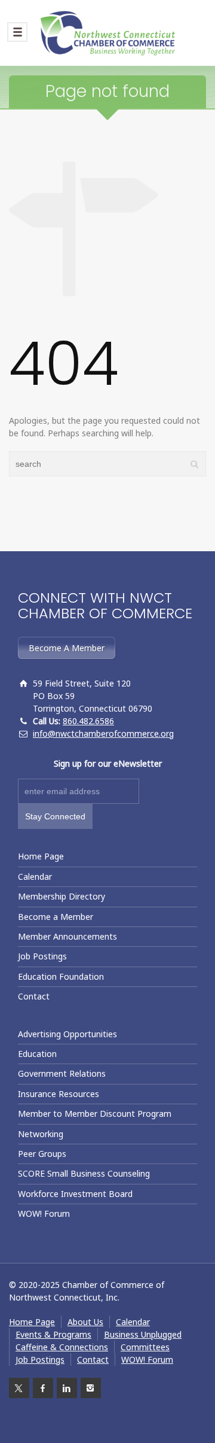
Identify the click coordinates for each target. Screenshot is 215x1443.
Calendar (35, 876)
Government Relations (62, 1073)
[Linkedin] (67, 1388)
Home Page (41, 856)
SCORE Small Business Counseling (84, 1173)
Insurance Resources (58, 1093)
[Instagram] (91, 1388)
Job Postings (42, 956)
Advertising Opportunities (67, 1034)
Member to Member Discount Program (94, 1113)
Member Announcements (67, 936)
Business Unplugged (143, 1334)
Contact (34, 996)
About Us (85, 1321)
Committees (145, 1347)
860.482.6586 (88, 721)
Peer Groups (42, 1153)
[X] (19, 1388)
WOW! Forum (44, 1213)
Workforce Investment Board (75, 1193)
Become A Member (67, 648)
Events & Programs (53, 1334)
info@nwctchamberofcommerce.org (103, 733)
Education (37, 1053)
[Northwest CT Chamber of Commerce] (107, 33)
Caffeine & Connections (62, 1347)
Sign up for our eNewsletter (108, 763)
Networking (40, 1134)
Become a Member (55, 916)
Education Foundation (61, 976)
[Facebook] (43, 1388)
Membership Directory (61, 896)
